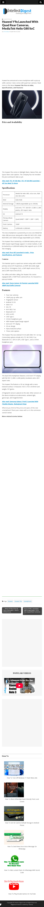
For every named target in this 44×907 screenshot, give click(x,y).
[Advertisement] (22, 56)
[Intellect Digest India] (17, 10)
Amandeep (6, 31)
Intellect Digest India (20, 902)
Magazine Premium (16, 904)
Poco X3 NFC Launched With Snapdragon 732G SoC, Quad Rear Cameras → (32, 611)
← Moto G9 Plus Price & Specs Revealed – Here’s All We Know (11, 610)
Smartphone (7, 19)
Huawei (10, 601)
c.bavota (30, 904)
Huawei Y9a (18, 601)
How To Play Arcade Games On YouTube (22, 894)
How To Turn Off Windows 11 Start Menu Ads (22, 778)
